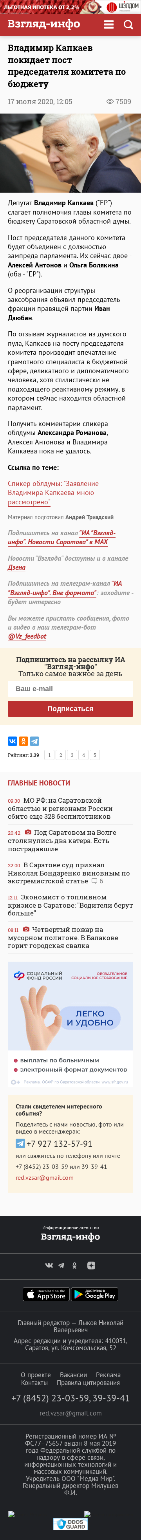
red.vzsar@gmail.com (45, 1177)
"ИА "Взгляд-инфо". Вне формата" (65, 588)
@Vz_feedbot (27, 636)
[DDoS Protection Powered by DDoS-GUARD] (70, 1528)
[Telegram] (34, 741)
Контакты (34, 1382)
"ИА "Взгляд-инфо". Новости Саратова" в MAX (62, 537)
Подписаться (70, 709)
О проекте (36, 1374)
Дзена (16, 567)
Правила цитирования (88, 1382)
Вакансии (73, 1374)
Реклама (108, 1374)
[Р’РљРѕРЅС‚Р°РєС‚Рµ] (12, 741)
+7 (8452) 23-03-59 (42, 1166)
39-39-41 (94, 1166)
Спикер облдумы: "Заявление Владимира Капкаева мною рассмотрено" (53, 492)
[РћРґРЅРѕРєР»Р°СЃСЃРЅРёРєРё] (23, 741)
